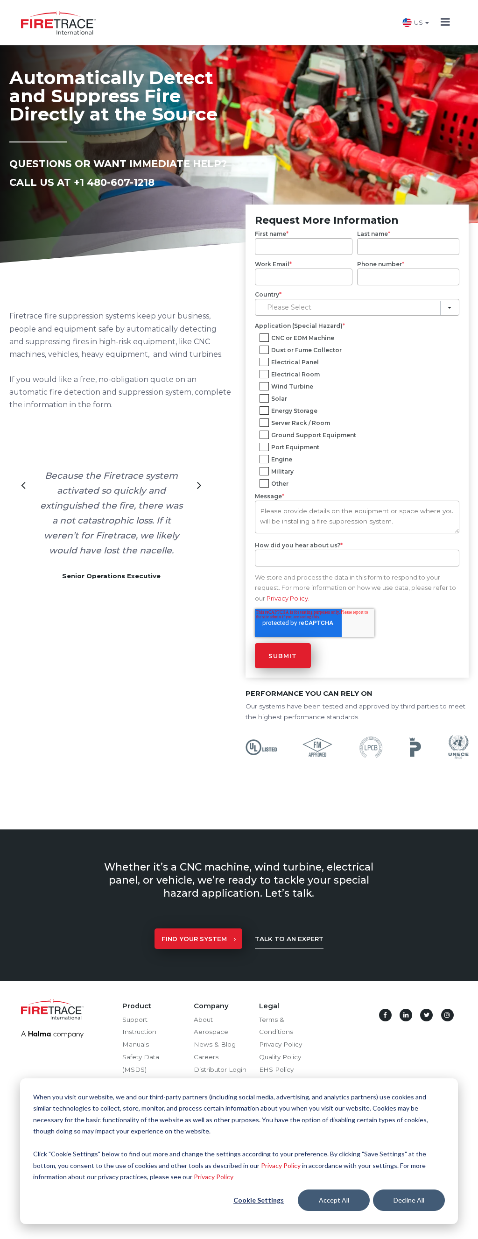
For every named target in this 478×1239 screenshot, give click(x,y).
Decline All (409, 1200)
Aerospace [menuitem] (211, 1031)
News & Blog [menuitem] (215, 1044)
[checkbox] (357, 409)
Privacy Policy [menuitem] (280, 1044)
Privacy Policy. (288, 598)
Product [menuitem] (136, 1006)
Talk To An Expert (289, 938)
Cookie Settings (258, 1200)
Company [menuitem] (211, 1006)
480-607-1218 (121, 182)
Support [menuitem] (135, 1019)
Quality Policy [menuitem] (280, 1057)
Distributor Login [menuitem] (220, 1069)
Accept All (334, 1200)
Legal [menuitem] (269, 1006)
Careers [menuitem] (206, 1057)
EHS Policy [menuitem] (276, 1069)
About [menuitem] (203, 1019)
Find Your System (194, 938)
